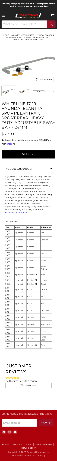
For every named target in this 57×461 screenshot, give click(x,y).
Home (6, 35)
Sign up (46, 422)
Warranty (17, 444)
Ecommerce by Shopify (33, 455)
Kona (14, 35)
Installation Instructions (16, 212)
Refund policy (28, 448)
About (28, 444)
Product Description (19, 168)
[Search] (51, 24)
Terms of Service (43, 444)
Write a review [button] (28, 385)
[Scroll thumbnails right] (52, 91)
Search (5, 444)
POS (14, 455)
